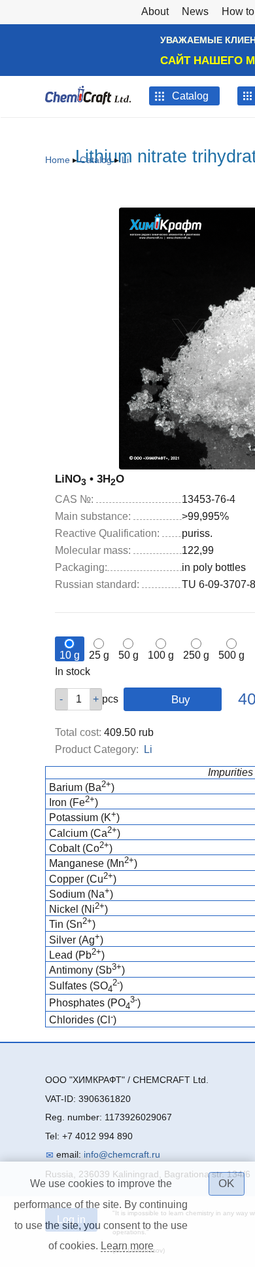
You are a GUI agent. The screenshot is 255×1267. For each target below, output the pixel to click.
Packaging (81, 567)
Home (57, 160)
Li (125, 160)
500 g (231, 655)
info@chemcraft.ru (122, 1154)
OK (226, 1183)
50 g (128, 655)
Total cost (78, 732)
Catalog (96, 160)
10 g (70, 655)
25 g (99, 655)
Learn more (127, 1245)
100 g (161, 655)
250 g (196, 655)
